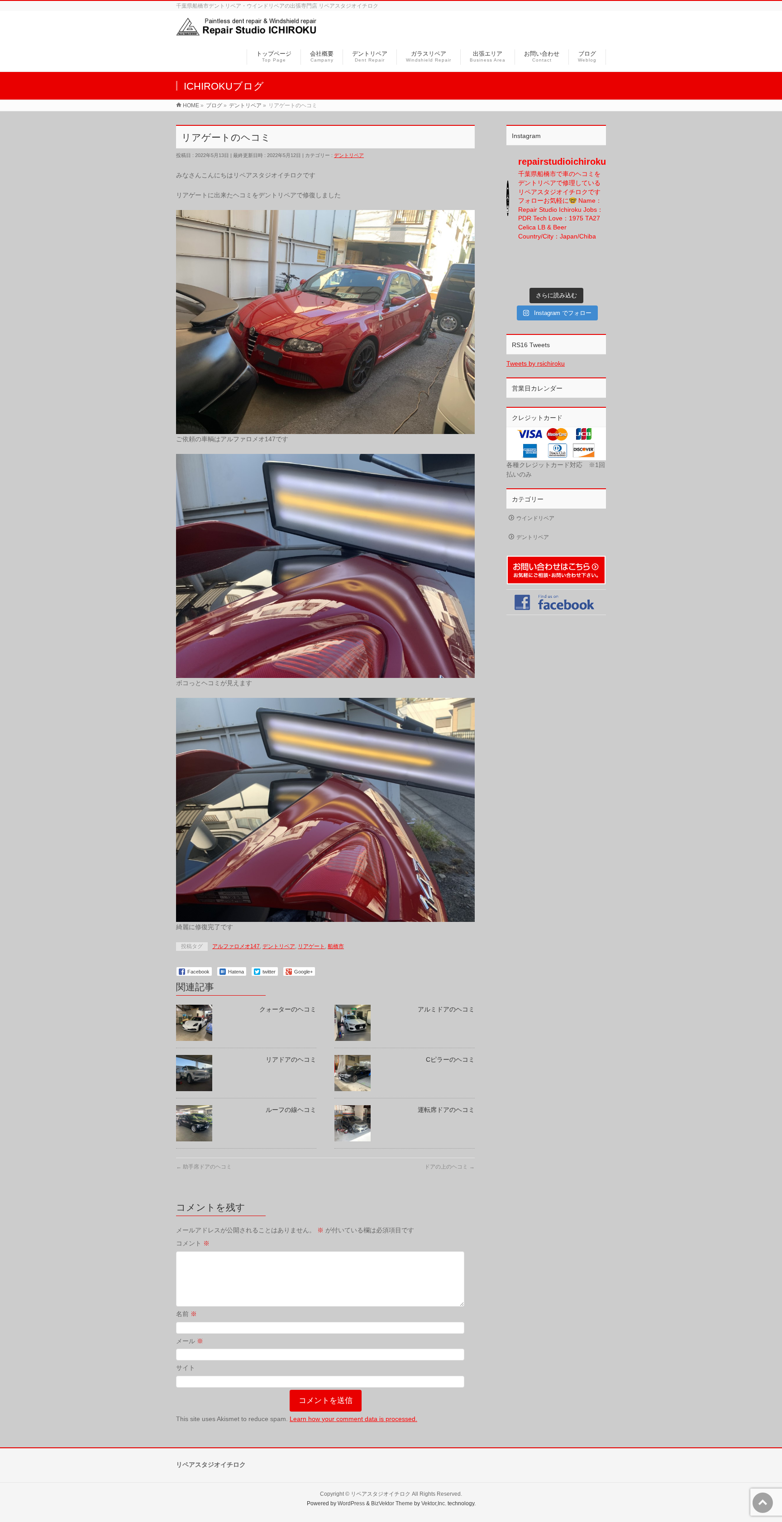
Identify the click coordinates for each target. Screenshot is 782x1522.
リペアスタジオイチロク (380, 1494)
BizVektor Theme (392, 1503)
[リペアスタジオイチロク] (250, 33)
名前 (186, 1313)
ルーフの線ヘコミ (291, 1109)
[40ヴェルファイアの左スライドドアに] (595, 274)
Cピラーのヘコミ (450, 1059)
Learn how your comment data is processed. (353, 1418)
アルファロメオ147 (236, 946)
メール (189, 1341)
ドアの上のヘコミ (449, 1167)
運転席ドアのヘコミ (446, 1109)
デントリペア (349, 155)
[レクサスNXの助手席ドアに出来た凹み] (543, 274)
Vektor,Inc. (433, 1503)
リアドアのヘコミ (291, 1059)
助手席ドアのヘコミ (204, 1167)
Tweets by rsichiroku (535, 363)
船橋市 (336, 946)
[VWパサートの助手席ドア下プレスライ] (517, 258)
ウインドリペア (535, 518)
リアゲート (311, 946)
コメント (193, 1243)
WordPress (351, 1503)
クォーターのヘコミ (287, 1009)
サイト (185, 1367)
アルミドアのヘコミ (446, 1009)
